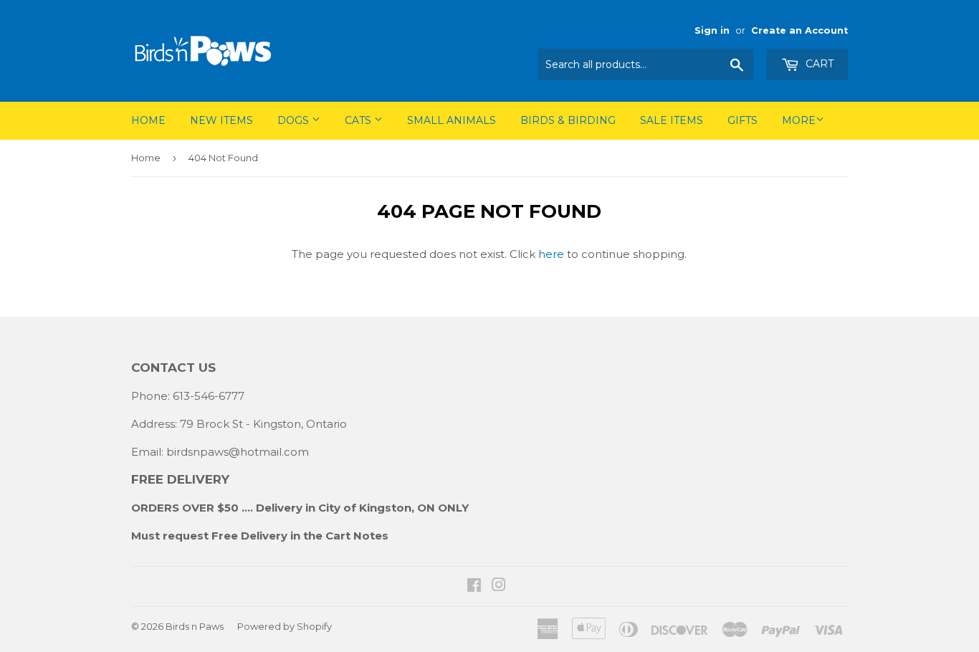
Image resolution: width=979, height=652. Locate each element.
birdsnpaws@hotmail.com (237, 452)
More (799, 120)
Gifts (742, 120)
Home (148, 120)
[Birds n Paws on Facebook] (474, 586)
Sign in (712, 30)
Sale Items (671, 120)
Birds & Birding (568, 120)
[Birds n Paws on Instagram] (499, 586)
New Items (221, 120)
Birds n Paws (195, 626)
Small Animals (451, 120)
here (551, 254)
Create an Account (799, 30)
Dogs (294, 120)
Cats (359, 120)
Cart (818, 63)
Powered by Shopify (284, 626)
